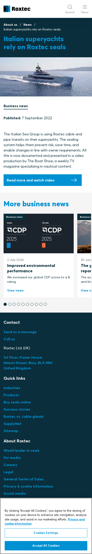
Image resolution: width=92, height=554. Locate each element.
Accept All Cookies (45, 545)
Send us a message (20, 332)
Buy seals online (17, 402)
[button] (5, 304)
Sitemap (11, 430)
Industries (12, 388)
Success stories (17, 409)
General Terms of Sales (24, 479)
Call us (9, 339)
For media (12, 457)
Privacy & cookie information (28, 486)
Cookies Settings (45, 533)
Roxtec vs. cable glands (24, 416)
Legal (8, 472)
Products (11, 395)
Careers (10, 464)
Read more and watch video (30, 180)
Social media (15, 493)
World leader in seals (22, 450)
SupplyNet (12, 423)
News (27, 25)
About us (10, 25)
